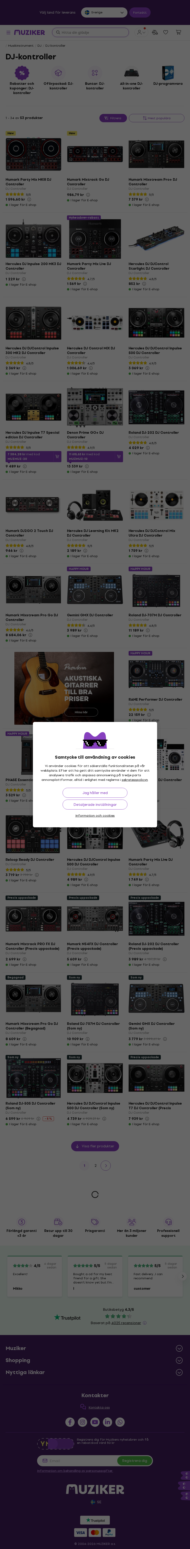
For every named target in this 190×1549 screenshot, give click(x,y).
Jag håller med (95, 793)
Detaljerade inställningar (95, 804)
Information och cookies (95, 815)
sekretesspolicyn (135, 779)
